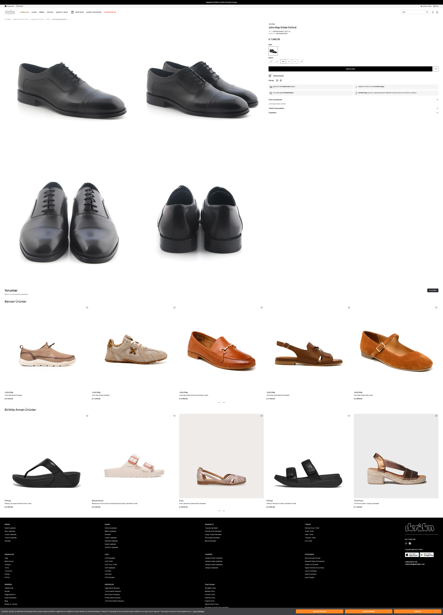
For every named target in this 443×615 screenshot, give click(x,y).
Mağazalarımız (10, 594)
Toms (7, 568)
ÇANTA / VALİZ (62, 12)
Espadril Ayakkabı (111, 541)
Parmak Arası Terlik (312, 528)
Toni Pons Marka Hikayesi (114, 601)
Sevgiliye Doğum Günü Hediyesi (217, 607)
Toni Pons (8, 571)
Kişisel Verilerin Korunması (314, 568)
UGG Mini (108, 574)
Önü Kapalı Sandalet (212, 538)
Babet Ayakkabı (110, 531)
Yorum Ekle (433, 290)
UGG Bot (108, 571)
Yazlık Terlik (309, 531)
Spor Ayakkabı (10, 531)
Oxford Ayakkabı (11, 538)
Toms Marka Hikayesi (113, 591)
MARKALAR (24, 12)
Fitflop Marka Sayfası (113, 598)
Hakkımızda (9, 588)
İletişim (7, 591)
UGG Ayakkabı (110, 568)
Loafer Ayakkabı (10, 534)
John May (272, 24)
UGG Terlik (109, 561)
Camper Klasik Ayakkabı (214, 564)
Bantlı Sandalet (210, 541)
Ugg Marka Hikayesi (112, 588)
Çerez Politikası (198, 611)
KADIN (34, 12)
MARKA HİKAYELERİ (93, 12)
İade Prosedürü (311, 574)
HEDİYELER (79, 12)
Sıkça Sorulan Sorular (312, 558)
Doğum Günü (210, 601)
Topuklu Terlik (310, 538)
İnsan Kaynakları (10, 598)
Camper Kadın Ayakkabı (213, 561)
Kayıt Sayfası (309, 577)
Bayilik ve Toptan (11, 604)
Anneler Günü (210, 594)
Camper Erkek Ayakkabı (213, 558)
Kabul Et (417, 611)
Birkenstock (9, 561)
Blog (6, 601)
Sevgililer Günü (210, 588)
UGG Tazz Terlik (111, 564)
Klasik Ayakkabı (10, 528)
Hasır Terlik (309, 534)
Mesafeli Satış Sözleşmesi (315, 561)
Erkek (48, 19)
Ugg (6, 558)
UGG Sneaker (110, 577)
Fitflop (7, 574)
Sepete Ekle (350, 69)
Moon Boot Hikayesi (112, 594)
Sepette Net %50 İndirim (21, 19)
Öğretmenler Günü (212, 604)
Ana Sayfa (8, 19)
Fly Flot (7, 577)
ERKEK (41, 12)
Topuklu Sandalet (211, 528)
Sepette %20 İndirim (37, 19)
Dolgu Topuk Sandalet (213, 534)
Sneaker (8, 541)
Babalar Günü (210, 591)
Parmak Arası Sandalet (213, 531)
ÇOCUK (50, 12)
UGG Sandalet (110, 558)
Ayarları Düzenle (319, 611)
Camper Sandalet (211, 568)
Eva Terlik (308, 541)
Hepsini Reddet (369, 611)
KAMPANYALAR (110, 12)
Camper (8, 564)
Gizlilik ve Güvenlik (311, 564)
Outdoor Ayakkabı (111, 547)
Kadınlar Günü (210, 598)
